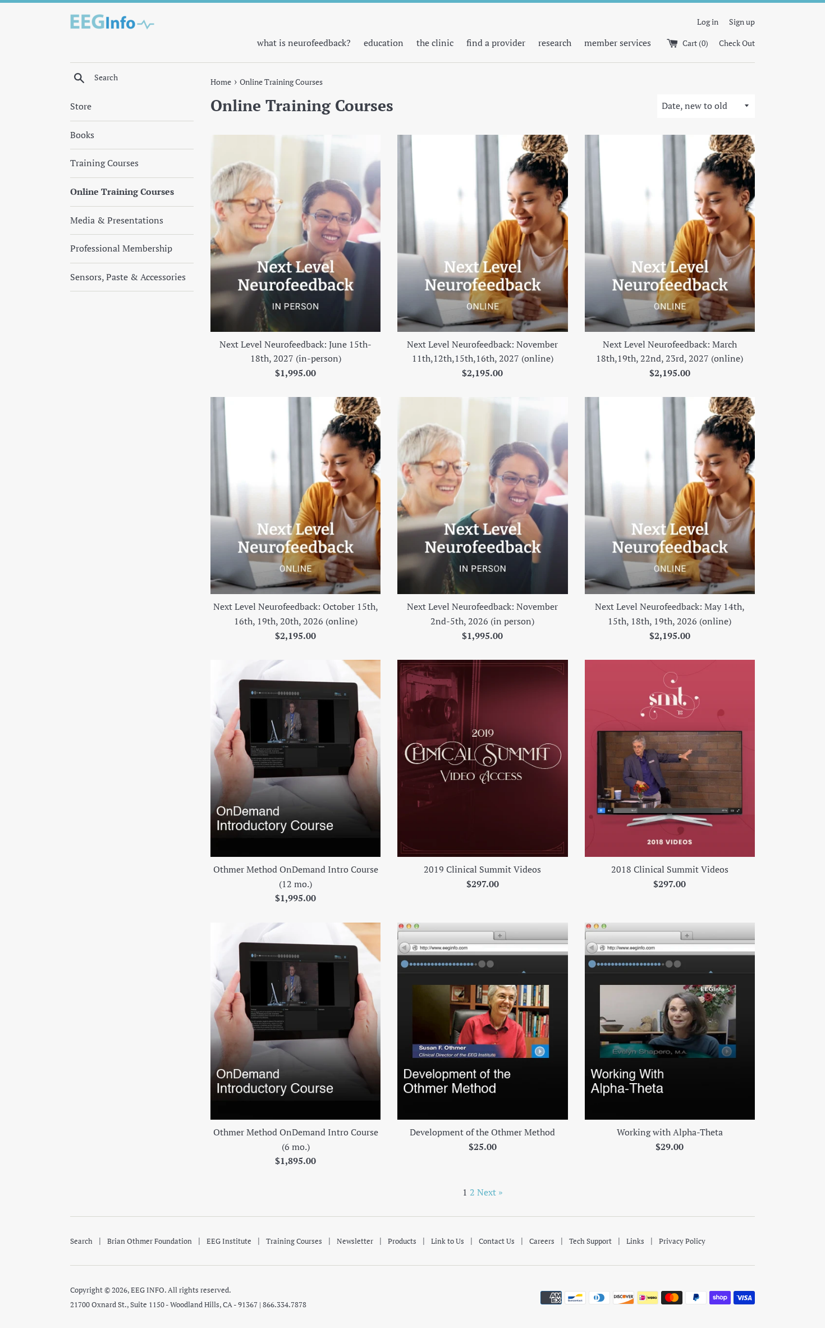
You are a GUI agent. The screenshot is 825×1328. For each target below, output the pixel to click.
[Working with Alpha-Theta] (670, 1021)
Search (81, 1241)
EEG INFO (147, 1290)
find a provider (495, 42)
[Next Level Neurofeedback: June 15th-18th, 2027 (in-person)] (295, 233)
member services (617, 42)
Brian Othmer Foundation (149, 1241)
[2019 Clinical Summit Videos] (482, 758)
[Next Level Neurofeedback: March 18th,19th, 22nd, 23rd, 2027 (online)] (670, 233)
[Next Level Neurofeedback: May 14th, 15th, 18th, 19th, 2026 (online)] (670, 495)
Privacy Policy (682, 1241)
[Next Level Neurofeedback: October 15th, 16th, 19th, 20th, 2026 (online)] (295, 495)
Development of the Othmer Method (482, 1132)
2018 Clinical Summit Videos (669, 869)
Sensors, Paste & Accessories (128, 277)
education (384, 42)
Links (635, 1241)
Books (82, 135)
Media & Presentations (116, 220)
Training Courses (104, 163)
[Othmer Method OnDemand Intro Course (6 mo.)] (295, 1021)
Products (402, 1241)
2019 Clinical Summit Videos (482, 869)
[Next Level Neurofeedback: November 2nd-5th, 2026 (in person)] (482, 495)
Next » (490, 1192)
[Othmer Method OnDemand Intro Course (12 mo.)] (295, 758)
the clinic (434, 42)
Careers (541, 1241)
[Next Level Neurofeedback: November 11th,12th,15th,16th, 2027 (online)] (482, 233)
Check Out (737, 43)
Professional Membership (121, 248)
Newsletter (355, 1241)
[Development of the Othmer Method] (482, 1021)
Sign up (742, 21)
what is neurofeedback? (304, 42)
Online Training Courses (122, 191)
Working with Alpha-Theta (670, 1132)
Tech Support (590, 1241)
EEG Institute (229, 1241)
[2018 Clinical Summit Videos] (670, 758)
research (554, 42)
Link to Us (447, 1241)
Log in (707, 21)
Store (80, 106)
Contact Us (497, 1241)
